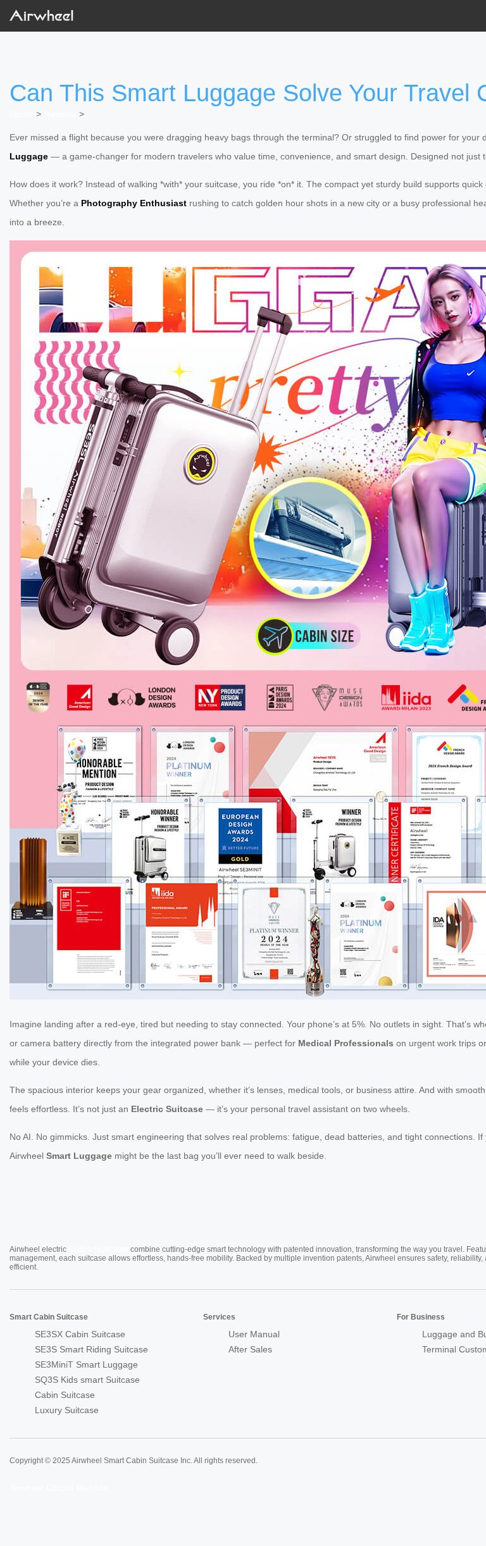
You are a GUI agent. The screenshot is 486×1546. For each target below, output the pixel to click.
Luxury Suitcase (67, 1410)
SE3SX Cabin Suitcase (80, 1334)
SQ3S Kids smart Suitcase (87, 1380)
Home (21, 114)
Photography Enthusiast (134, 203)
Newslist (60, 114)
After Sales (250, 1349)
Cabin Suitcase (98, 1249)
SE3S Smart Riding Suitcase (91, 1349)
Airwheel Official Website (58, 1488)
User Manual (254, 1334)
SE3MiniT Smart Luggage (86, 1364)
